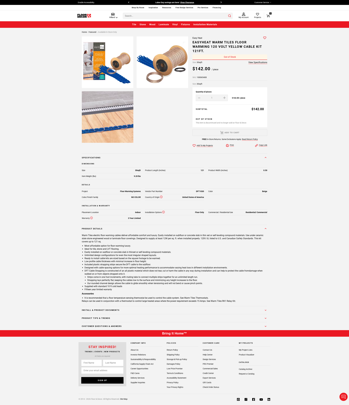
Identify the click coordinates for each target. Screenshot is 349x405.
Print (232, 145)
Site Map (123, 399)
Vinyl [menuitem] (175, 24)
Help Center (208, 354)
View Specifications (257, 62)
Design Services (209, 359)
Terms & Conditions (175, 373)
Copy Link (263, 145)
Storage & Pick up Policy (177, 359)
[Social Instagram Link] (246, 400)
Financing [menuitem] (217, 8)
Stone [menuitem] (143, 24)
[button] (112, 16)
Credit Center (208, 373)
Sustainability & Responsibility (143, 359)
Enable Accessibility (86, 2)
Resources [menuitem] (166, 8)
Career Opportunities (139, 368)
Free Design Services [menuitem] (184, 8)
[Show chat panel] (343, 397)
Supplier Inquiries (138, 382)
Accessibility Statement (176, 378)
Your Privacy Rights (175, 387)
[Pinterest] (238, 400)
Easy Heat (197, 38)
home (84, 32)
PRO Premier (208, 364)
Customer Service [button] (261, 2)
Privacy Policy (172, 382)
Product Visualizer (246, 354)
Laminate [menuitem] (164, 24)
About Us (134, 350)
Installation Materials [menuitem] (205, 24)
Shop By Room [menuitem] (138, 8)
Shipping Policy (173, 354)
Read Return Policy (250, 139)
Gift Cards (207, 382)
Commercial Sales (210, 368)
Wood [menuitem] (152, 24)
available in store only (107, 32)
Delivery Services (138, 378)
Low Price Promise (174, 368)
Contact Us (207, 350)
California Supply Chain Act (142, 364)
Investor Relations (138, 354)
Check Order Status (211, 387)
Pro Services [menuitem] (203, 8)
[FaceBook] (253, 400)
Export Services (209, 378)
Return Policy (172, 350)
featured (93, 32)
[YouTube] (261, 400)
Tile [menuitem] (134, 24)
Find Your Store (202, 2)
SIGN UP (102, 380)
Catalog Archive (245, 369)
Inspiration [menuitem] (153, 8)
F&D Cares (135, 373)
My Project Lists (245, 350)
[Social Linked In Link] (268, 400)
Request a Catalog (246, 374)
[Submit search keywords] (229, 16)
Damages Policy (173, 364)
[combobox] (178, 16)
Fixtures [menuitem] (185, 24)
